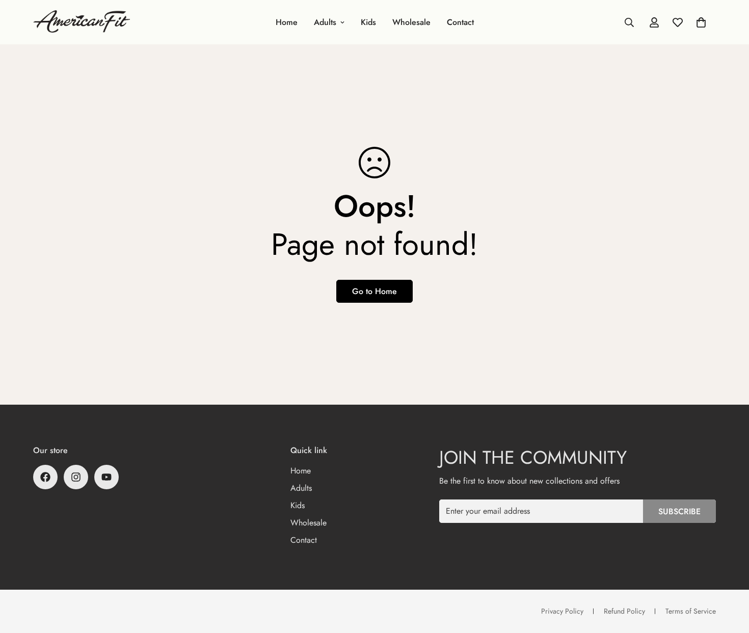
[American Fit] (81, 22)
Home (287, 22)
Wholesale (411, 22)
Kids (368, 22)
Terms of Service (690, 611)
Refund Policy (624, 611)
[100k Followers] (76, 477)
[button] (701, 22)
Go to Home (374, 291)
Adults (325, 22)
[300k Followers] (45, 477)
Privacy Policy (562, 611)
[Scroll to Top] (729, 577)
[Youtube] (106, 477)
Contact (460, 22)
